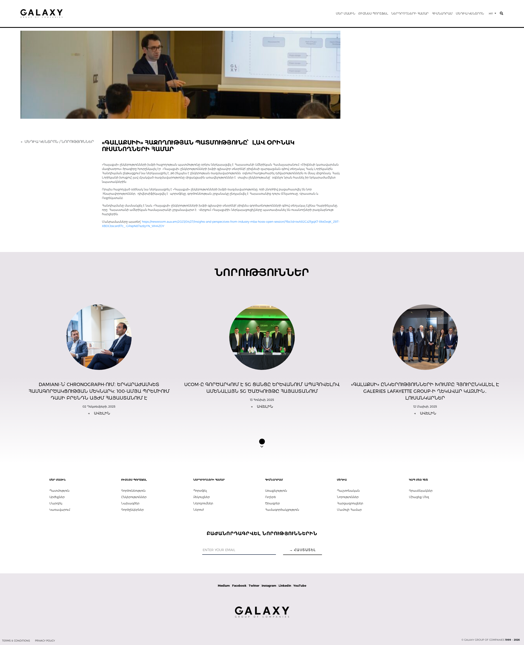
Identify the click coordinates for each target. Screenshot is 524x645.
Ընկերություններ (134, 497)
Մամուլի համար (349, 510)
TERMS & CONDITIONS (16, 640)
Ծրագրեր (272, 503)
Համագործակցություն (282, 510)
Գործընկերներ (132, 510)
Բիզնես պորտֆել (373, 13)
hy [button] (491, 13)
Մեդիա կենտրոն (470, 13)
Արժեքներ (57, 497)
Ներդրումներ (203, 503)
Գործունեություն (133, 491)
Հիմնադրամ (442, 13)
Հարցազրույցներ (350, 503)
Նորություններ (348, 497)
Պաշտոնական (348, 491)
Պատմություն (59, 491)
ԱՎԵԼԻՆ (99, 413)
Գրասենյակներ (421, 491)
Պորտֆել (200, 491)
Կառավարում (59, 510)
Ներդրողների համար (410, 13)
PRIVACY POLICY (45, 640)
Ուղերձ (270, 497)
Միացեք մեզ (419, 497)
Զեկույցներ (201, 497)
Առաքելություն (276, 491)
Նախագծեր (130, 503)
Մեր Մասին (345, 13)
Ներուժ (198, 510)
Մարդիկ (55, 503)
